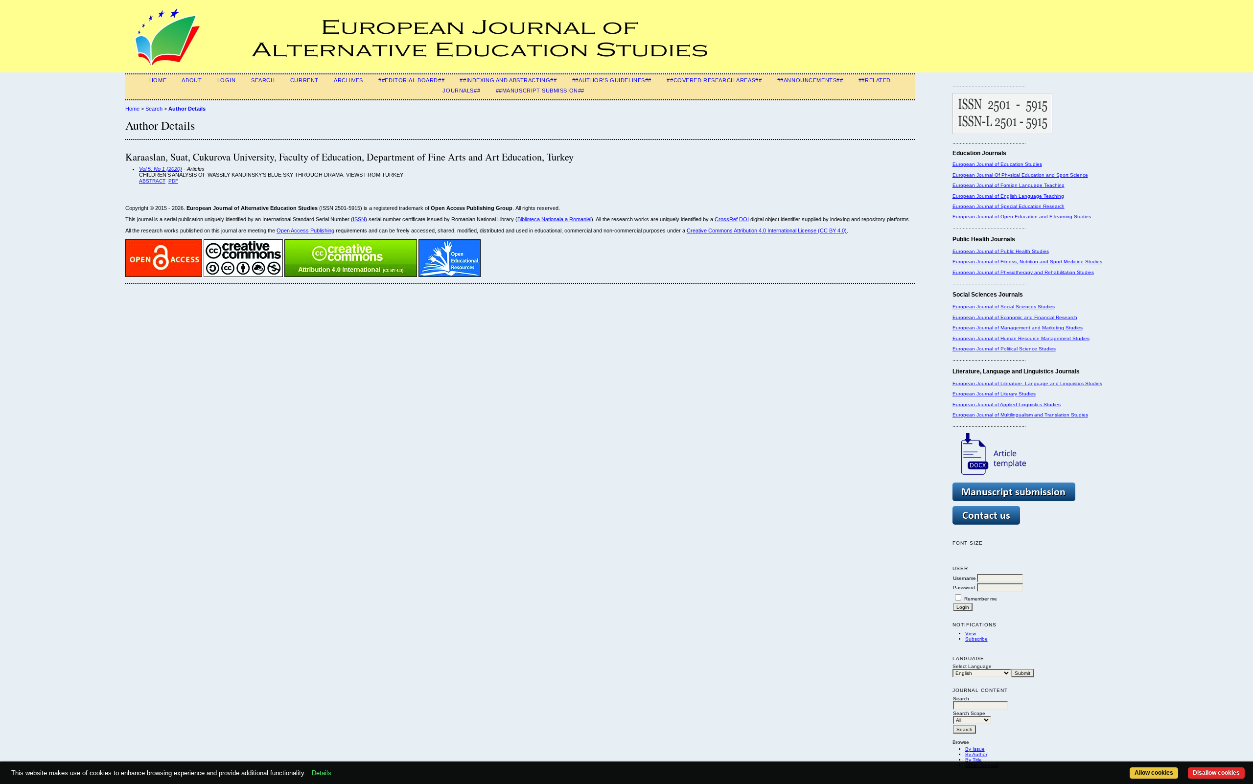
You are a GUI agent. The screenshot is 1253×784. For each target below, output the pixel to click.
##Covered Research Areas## (714, 80)
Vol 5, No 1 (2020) (160, 169)
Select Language (972, 666)
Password (964, 587)
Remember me (980, 598)
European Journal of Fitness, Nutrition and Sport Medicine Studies (1027, 261)
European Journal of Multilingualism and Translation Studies (1020, 414)
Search (263, 80)
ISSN (359, 219)
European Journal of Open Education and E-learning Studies (1021, 216)
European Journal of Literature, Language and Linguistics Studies (1027, 383)
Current (304, 80)
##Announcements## (810, 80)
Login (226, 80)
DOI (744, 219)
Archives (348, 80)
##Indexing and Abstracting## (508, 80)
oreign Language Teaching (1034, 185)
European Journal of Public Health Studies (1000, 251)
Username (964, 578)
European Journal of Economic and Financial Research (1014, 317)
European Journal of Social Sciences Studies (1003, 306)
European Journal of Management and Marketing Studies (1017, 327)
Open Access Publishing (305, 230)
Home (157, 80)
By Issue (975, 749)
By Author (976, 754)
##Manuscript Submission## (540, 90)
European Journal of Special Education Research (1008, 206)
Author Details (187, 109)
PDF (173, 181)
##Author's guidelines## (611, 80)
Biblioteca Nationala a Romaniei (554, 219)
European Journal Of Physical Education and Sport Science (1020, 175)
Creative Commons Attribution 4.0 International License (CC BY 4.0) (767, 230)
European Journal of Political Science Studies (1004, 348)
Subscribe (976, 639)
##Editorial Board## (411, 80)
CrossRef (726, 219)
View (970, 633)
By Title (973, 759)
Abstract (152, 181)
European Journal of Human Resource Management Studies (1021, 338)
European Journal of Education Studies (997, 164)
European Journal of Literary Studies (994, 393)
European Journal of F (977, 185)
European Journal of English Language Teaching (1008, 196)
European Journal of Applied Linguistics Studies (1006, 404)
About (192, 80)
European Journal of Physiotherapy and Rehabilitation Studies (1023, 272)
